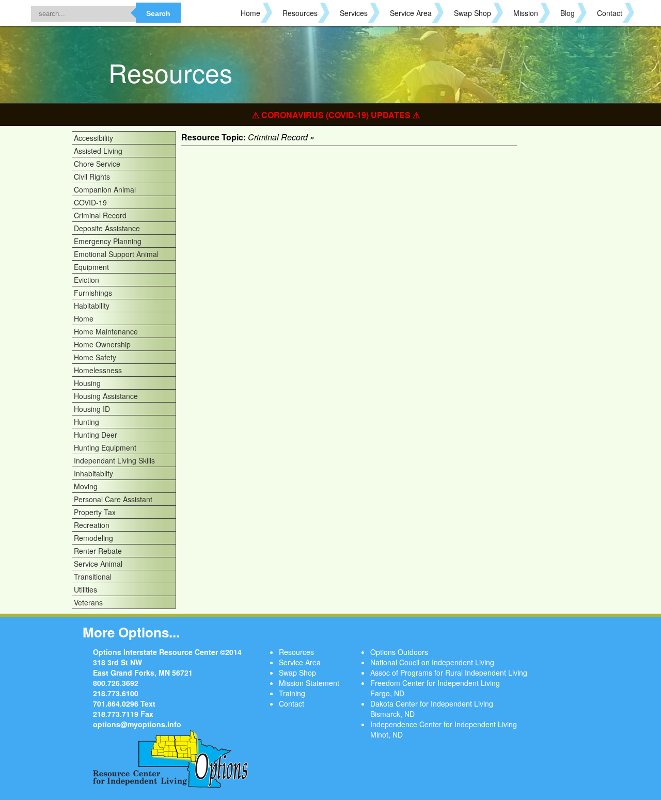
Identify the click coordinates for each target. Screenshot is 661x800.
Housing (87, 383)
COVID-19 (90, 202)
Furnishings (93, 292)
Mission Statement (309, 683)
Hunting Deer (95, 434)
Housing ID (92, 409)
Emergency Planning (107, 241)
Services (354, 13)
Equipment (91, 267)
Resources (300, 13)
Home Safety (95, 357)
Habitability (91, 305)
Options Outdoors (399, 652)
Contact (609, 13)
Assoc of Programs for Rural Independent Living (448, 672)
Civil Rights (92, 176)
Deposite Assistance (107, 228)
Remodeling (93, 538)
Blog (567, 13)
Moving (86, 486)
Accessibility (93, 138)
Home (250, 13)
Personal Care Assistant (113, 499)
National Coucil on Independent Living (432, 662)
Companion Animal (105, 189)
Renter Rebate (98, 551)
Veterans (88, 602)
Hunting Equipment (105, 447)
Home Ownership (102, 344)
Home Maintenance (106, 331)
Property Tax (95, 512)
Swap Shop (472, 13)
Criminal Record (100, 215)
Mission (525, 13)
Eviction (86, 280)
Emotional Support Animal (116, 254)
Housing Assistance (106, 396)
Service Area (411, 13)
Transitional (93, 576)
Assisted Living (98, 151)
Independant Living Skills (114, 460)
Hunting (86, 422)
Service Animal (98, 563)
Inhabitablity (93, 473)
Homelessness (98, 370)
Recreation (91, 525)
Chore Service (97, 163)
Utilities (85, 589)
